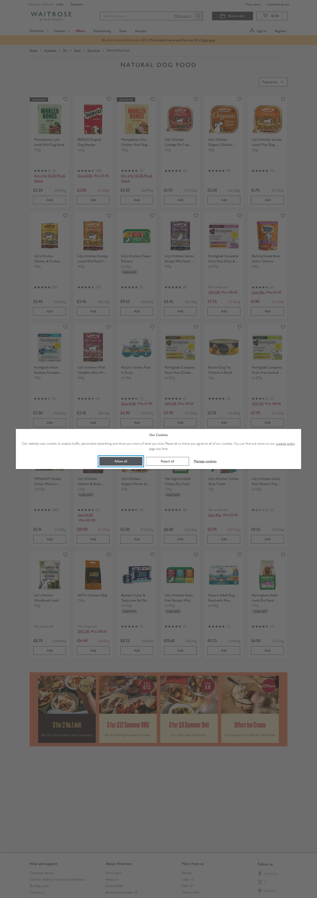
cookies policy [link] (285, 443)
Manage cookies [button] (205, 461)
